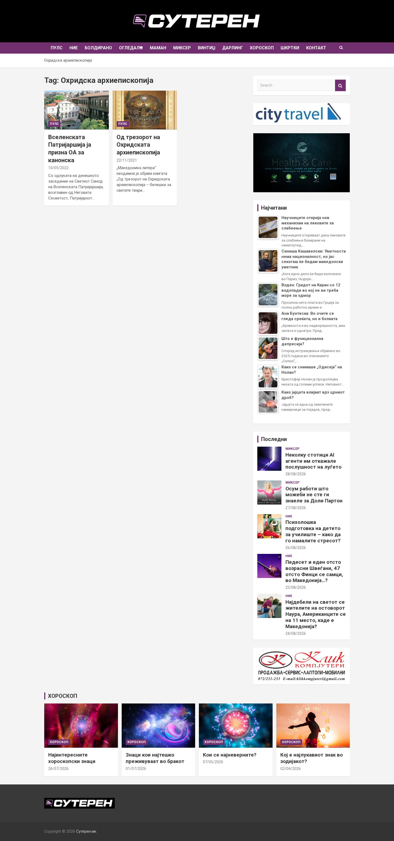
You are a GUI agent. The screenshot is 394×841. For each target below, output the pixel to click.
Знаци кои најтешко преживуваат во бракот (155, 758)
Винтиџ (206, 47)
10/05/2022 (58, 168)
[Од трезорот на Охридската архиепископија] (144, 110)
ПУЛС (56, 47)
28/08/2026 (295, 474)
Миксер (182, 47)
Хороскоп (262, 47)
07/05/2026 (213, 762)
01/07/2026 (136, 768)
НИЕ (73, 47)
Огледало (131, 47)
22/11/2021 (127, 160)
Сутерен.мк (86, 831)
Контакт (316, 47)
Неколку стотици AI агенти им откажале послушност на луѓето (313, 461)
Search (340, 85)
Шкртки (290, 47)
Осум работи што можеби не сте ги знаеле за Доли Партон (314, 495)
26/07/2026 (58, 768)
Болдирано (98, 47)
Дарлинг (232, 47)
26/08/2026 (295, 548)
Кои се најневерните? (229, 755)
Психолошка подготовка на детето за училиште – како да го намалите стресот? (313, 531)
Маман (158, 47)
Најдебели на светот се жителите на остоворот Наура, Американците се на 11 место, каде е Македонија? (315, 614)
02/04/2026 (290, 768)
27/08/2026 (295, 508)
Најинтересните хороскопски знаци (71, 758)
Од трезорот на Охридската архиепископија (138, 145)
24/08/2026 (295, 633)
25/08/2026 (295, 587)
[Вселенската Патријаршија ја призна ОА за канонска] (76, 110)
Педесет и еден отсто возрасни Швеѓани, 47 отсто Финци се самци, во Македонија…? (314, 571)
